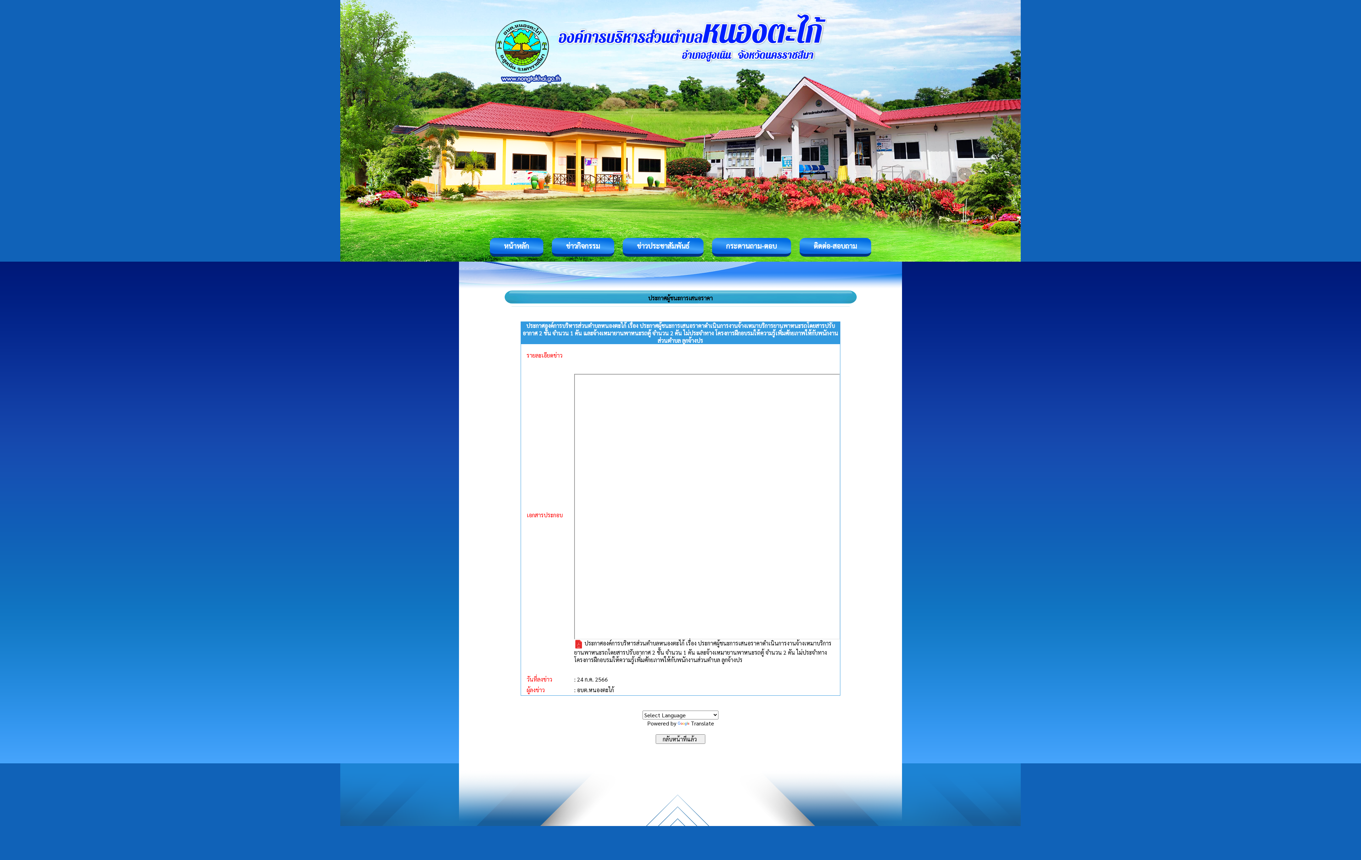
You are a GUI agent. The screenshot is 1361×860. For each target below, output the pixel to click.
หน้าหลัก (516, 245)
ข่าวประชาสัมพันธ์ (663, 245)
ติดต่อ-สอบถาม (835, 245)
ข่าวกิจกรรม (583, 245)
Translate (702, 723)
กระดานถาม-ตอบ (751, 245)
